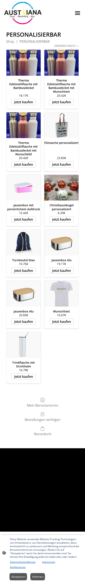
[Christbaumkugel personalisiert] (61, 188)
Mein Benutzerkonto (42, 405)
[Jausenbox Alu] (61, 243)
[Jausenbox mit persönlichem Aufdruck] (23, 188)
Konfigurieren (18, 567)
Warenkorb (42, 434)
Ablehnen (37, 576)
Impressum (48, 562)
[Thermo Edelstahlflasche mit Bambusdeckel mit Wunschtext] (61, 63)
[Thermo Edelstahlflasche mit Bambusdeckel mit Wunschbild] (23, 125)
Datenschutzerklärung (22, 562)
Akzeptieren (18, 576)
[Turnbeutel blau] (23, 243)
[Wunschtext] (61, 294)
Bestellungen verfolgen (42, 419)
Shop (10, 41)
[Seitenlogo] (23, 13)
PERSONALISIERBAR (35, 41)
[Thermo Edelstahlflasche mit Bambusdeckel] (23, 63)
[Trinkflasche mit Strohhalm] (23, 345)
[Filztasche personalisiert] (61, 125)
